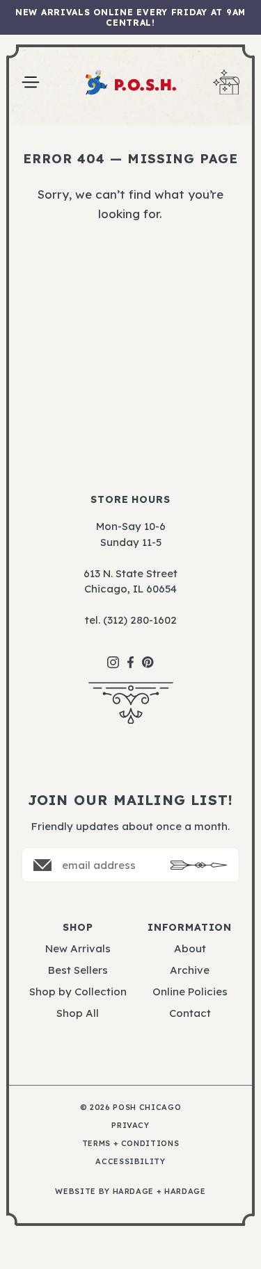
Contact (190, 1013)
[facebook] (130, 655)
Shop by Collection (78, 991)
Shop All (77, 1013)
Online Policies (190, 991)
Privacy (130, 1125)
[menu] (31, 82)
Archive (189, 970)
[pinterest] (148, 654)
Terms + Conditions (131, 1143)
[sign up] (199, 865)
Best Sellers (78, 970)
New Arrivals (78, 948)
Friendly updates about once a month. (130, 826)
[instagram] (113, 655)
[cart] (226, 82)
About (190, 948)
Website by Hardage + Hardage (130, 1191)
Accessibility (130, 1162)
